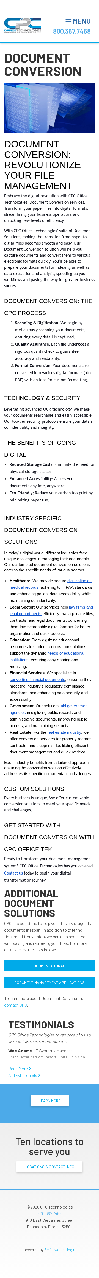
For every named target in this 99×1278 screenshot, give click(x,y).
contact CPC (15, 1004)
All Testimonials (22, 1075)
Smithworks (54, 1249)
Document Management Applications (50, 982)
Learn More (50, 1100)
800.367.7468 (72, 31)
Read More (18, 1068)
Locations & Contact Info (49, 1166)
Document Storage (49, 965)
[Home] (22, 25)
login (71, 1249)
